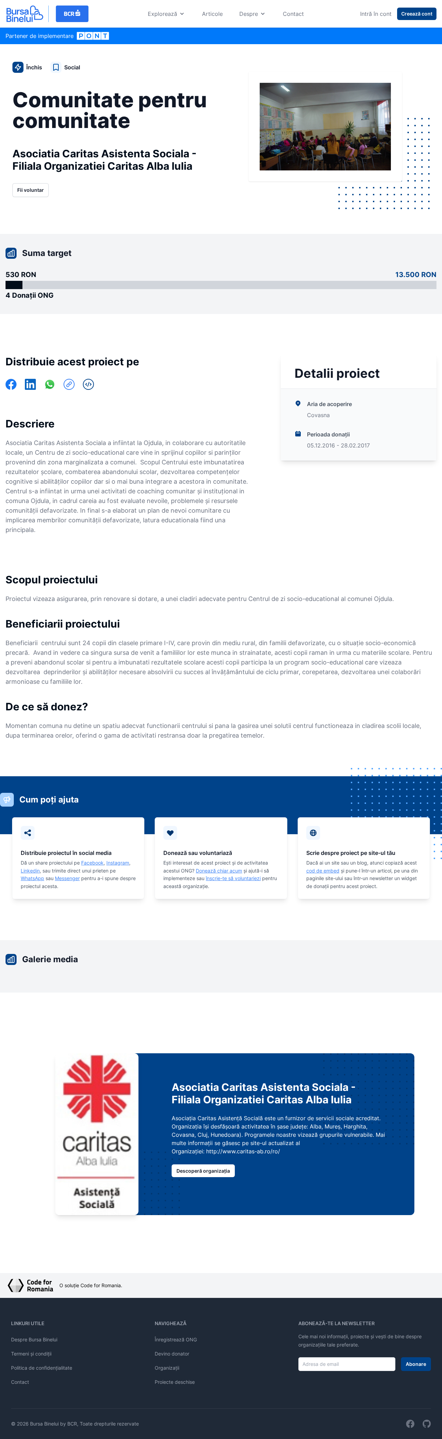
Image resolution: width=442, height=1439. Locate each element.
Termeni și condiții (31, 1354)
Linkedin (30, 871)
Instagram (117, 863)
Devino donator (172, 1354)
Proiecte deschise (175, 1382)
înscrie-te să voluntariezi (233, 878)
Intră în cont (376, 13)
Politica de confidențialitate (41, 1368)
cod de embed (322, 871)
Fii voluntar (30, 190)
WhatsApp (32, 878)
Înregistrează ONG (176, 1339)
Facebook (92, 863)
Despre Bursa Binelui (34, 1339)
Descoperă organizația (203, 1171)
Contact (293, 13)
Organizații (167, 1368)
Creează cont (416, 14)
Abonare (416, 1364)
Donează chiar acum (219, 871)
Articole (212, 13)
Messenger (67, 878)
